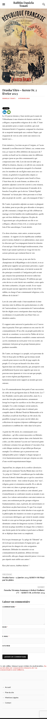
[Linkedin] (4, 112)
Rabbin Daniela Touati (23, 4)
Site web (6, 646)
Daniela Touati (9, 98)
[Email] (9, 112)
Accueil (8, 687)
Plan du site (9, 692)
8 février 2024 (24, 98)
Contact (8, 703)
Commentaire (9, 607)
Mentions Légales (11, 697)
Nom (5, 627)
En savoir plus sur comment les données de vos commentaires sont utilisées (23, 668)
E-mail (5, 636)
